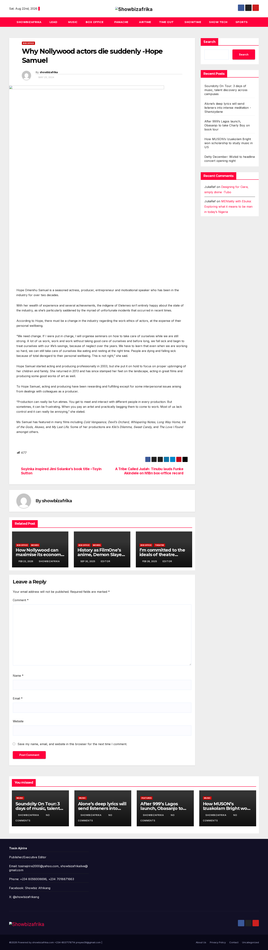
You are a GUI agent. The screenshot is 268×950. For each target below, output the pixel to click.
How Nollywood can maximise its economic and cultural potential (40, 554)
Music (73, 22)
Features (146, 798)
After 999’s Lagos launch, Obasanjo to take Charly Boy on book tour (227, 125)
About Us (201, 942)
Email (18, 698)
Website (18, 721)
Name (18, 675)
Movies (35, 545)
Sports (242, 22)
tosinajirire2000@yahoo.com (38, 866)
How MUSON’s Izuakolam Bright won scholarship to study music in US (228, 143)
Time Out (167, 22)
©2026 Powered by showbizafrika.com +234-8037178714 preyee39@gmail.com (55, 942)
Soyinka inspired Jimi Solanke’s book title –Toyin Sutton (61, 471)
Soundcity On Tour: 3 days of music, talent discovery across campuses (225, 90)
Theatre (159, 545)
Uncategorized (250, 942)
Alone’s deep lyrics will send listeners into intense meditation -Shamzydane (227, 107)
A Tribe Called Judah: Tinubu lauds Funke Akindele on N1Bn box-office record (149, 471)
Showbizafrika (29, 22)
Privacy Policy (218, 942)
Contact (233, 942)
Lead (54, 22)
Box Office (95, 22)
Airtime (145, 22)
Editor (105, 561)
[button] (256, 22)
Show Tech (218, 22)
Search (209, 42)
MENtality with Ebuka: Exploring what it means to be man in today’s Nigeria (228, 206)
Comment (21, 600)
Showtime (193, 22)
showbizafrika (49, 72)
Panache (121, 22)
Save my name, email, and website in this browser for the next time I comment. (72, 744)
